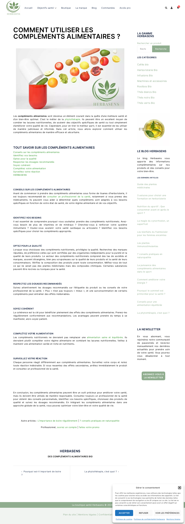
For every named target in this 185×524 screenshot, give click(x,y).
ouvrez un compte (67, 427)
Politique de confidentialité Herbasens (149, 519)
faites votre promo (89, 427)
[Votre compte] (172, 8)
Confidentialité (107, 514)
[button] (179, 487)
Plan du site (69, 514)
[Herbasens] (13, 7)
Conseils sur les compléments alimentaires (36, 152)
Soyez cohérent (21, 165)
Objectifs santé (45, 7)
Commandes (108, 7)
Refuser (143, 513)
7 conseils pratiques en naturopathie (99, 420)
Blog (94, 7)
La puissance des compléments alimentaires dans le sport (151, 268)
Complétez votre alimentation (29, 168)
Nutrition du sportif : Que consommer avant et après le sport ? (153, 209)
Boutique (66, 7)
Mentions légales (173, 519)
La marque (81, 7)
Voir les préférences (167, 513)
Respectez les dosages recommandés (33, 162)
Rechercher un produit (149, 43)
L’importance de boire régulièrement (57, 420)
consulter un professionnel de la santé (68, 196)
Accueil (29, 7)
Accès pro (125, 7)
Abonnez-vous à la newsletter (153, 376)
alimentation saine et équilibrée (105, 337)
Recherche (161, 49)
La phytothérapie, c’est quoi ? (101, 471)
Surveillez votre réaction (26, 171)
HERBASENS (20, 175)
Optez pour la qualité (24, 158)
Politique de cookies (124, 519)
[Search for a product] (166, 8)
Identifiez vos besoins (25, 155)
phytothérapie (72, 119)
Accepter (124, 513)
